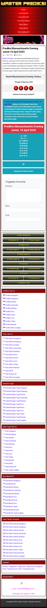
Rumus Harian (34, 240)
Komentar (19, 55)
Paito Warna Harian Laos (13, 546)
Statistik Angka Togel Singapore (16, 388)
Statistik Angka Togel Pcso (14, 404)
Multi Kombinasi (35, 268)
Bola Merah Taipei (11, 506)
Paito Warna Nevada (12, 367)
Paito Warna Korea (11, 358)
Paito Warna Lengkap (12, 377)
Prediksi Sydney (10, 302)
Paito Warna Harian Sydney (14, 530)
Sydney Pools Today (15, 569)
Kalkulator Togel (24, 283)
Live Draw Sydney (23, 21)
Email (7, 215)
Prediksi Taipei (10, 321)
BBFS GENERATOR (24, 235)
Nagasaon (13, 566)
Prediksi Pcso (9, 311)
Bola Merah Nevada (12, 510)
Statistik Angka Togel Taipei (14, 414)
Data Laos (8, 454)
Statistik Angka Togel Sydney (15, 394)
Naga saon (22, 566)
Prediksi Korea (10, 315)
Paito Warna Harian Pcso (13, 540)
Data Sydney (9, 437)
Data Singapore (10, 431)
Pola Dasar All (34, 259)
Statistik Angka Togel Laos (14, 410)
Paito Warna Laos (11, 361)
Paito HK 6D (23, 28)
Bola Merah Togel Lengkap (14, 513)
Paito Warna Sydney (12, 345)
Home (23, 10)
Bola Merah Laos (11, 503)
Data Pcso (8, 447)
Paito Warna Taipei (11, 364)
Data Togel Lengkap (12, 470)
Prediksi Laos (9, 318)
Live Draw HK (23, 13)
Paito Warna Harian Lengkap (15, 556)
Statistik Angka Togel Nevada (15, 417)
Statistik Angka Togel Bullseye (15, 401)
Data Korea (9, 450)
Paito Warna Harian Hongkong (15, 527)
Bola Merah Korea (11, 500)
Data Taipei (9, 457)
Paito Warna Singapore (13, 338)
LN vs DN (24, 273)
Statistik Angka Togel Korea (14, 407)
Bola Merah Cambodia (13, 490)
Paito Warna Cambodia (13, 348)
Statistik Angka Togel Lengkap (15, 420)
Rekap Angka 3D (35, 249)
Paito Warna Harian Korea (14, 543)
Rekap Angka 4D (14, 259)
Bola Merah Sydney (12, 487)
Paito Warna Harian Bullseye (15, 537)
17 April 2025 (8, 55)
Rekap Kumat (24, 245)
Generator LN (14, 240)
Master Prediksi (8, 58)
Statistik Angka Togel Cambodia (16, 398)
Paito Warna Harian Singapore (15, 524)
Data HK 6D (9, 463)
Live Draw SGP (23, 17)
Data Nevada (9, 460)
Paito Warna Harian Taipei (14, 550)
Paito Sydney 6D (23, 32)
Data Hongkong (10, 434)
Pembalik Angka (14, 268)
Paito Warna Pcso (11, 354)
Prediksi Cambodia (11, 305)
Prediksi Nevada (10, 324)
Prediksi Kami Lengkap (13, 328)
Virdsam (5, 566)
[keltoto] (23, 40)
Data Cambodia (10, 441)
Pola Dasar (24, 264)
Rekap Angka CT (14, 249)
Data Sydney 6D (10, 467)
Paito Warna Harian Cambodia (15, 533)
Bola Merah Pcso (11, 497)
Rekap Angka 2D (24, 254)
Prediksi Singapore (11, 295)
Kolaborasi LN (34, 278)
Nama (7, 206)
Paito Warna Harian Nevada (14, 553)
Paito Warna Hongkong (13, 341)
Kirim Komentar (11, 225)
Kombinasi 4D (13, 278)
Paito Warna (23, 25)
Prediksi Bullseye (11, 308)
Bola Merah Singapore (13, 481)
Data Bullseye (10, 444)
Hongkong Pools (28, 569)
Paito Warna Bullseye (12, 351)
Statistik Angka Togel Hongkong (16, 391)
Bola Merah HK (10, 484)
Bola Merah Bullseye (12, 494)
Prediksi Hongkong (11, 298)
